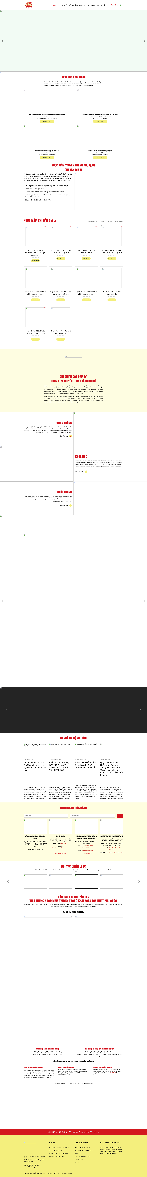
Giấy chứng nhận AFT (74, 677)
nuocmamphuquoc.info (88, 850)
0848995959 (113, 1073)
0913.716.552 (86, 847)
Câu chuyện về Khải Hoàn (77, 5)
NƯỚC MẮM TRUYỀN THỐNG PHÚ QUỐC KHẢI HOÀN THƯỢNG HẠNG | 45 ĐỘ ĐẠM (100, 115)
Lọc (120, 815)
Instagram (85, 1132)
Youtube (96, 1132)
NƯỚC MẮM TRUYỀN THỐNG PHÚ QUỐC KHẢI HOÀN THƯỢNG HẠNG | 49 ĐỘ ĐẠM (47, 115)
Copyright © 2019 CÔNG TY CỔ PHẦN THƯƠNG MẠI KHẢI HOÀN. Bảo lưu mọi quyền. (48, 1173)
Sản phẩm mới (93, 221)
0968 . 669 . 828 (112, 848)
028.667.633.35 (89, 845)
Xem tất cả (119, 221)
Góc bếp (78, 1153)
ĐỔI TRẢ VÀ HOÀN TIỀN (56, 1156)
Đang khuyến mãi (106, 221)
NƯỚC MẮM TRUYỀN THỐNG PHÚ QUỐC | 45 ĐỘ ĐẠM (47, 151)
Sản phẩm (65, 5)
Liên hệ (103, 5)
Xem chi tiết (35, 260)
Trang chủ (56, 5)
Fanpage (75, 1132)
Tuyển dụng (79, 1159)
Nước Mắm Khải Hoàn (82, 1148)
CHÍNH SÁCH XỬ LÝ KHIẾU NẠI (58, 1153)
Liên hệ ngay (47, 121)
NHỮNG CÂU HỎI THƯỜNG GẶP (59, 1148)
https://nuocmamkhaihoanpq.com (61, 848)
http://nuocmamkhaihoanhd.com (114, 852)
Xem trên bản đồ (60, 853)
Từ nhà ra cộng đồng (83, 1156)
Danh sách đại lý (93, 5)
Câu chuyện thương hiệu (84, 1150)
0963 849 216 (64, 843)
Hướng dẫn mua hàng (56, 1150)
